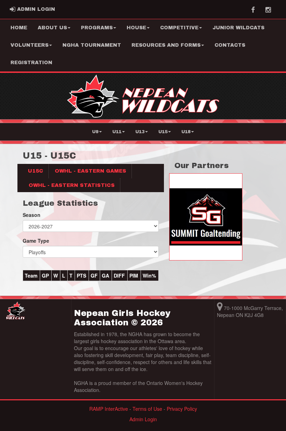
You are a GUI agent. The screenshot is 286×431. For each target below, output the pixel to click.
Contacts (229, 45)
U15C (35, 171)
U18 (185, 131)
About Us (52, 27)
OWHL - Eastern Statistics (72, 185)
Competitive (179, 27)
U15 (162, 131)
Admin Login (143, 419)
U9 (95, 131)
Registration (31, 62)
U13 (139, 131)
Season (31, 214)
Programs (97, 27)
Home (18, 27)
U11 (116, 131)
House (136, 27)
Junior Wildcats (238, 27)
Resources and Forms (166, 45)
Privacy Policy (182, 408)
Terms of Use (147, 408)
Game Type (36, 240)
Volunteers (29, 45)
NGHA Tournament (91, 45)
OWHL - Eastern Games (90, 171)
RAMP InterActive (108, 408)
